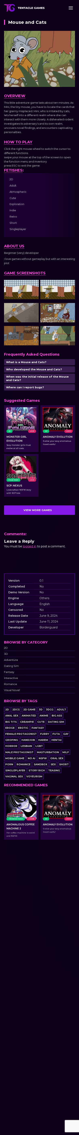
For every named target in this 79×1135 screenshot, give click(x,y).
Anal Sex (11, 715)
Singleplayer (15, 770)
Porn (9, 764)
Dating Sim (11, 666)
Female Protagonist (21, 733)
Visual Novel (12, 690)
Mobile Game (14, 758)
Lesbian (26, 746)
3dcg (49, 709)
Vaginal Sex (14, 776)
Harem (43, 739)
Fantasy (9, 672)
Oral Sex (56, 758)
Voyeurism (34, 776)
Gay (65, 733)
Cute (41, 721)
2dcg (16, 709)
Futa (56, 733)
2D (6, 648)
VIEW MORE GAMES (37, 510)
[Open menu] (70, 7)
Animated (29, 715)
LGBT (39, 746)
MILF (65, 752)
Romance (10, 684)
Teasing (54, 770)
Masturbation (48, 752)
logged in (29, 546)
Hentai (56, 739)
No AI (31, 758)
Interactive (11, 678)
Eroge (10, 727)
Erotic (23, 727)
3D (6, 654)
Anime (44, 715)
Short (64, 764)
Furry (44, 733)
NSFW (43, 758)
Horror (11, 746)
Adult (61, 709)
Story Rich (37, 770)
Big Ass (57, 715)
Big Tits (11, 721)
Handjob (28, 739)
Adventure (11, 660)
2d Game (29, 709)
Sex (53, 764)
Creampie (27, 721)
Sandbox (40, 764)
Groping (11, 739)
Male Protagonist (19, 752)
